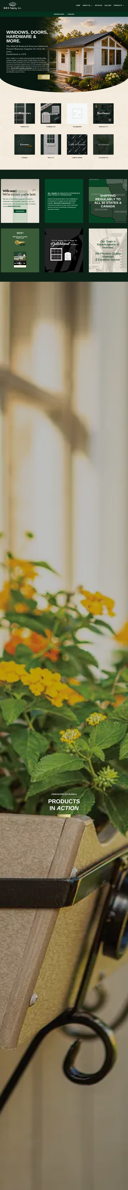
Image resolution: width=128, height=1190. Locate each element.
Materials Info (59, 14)
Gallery (108, 5)
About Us (86, 5)
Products (118, 5)
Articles (98, 5)
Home (78, 5)
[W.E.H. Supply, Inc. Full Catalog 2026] (20, 260)
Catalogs (70, 14)
